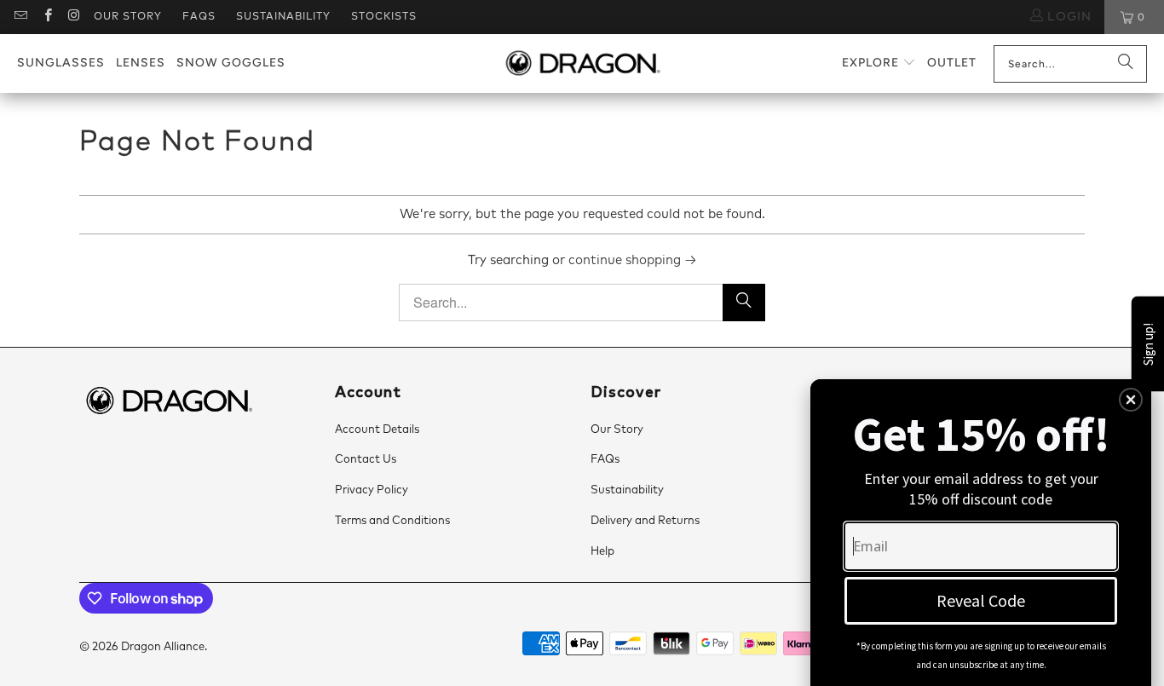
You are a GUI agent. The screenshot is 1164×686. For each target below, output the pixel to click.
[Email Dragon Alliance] (20, 17)
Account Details (377, 429)
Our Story (128, 17)
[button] (879, 63)
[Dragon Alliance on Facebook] (46, 17)
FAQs (199, 17)
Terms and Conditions (392, 521)
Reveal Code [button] (980, 600)
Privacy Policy (371, 490)
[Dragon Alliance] (582, 64)
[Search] (1125, 64)
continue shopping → (632, 260)
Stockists (384, 17)
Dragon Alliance (163, 647)
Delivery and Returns (645, 521)
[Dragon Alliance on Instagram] (73, 17)
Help (602, 551)
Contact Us (365, 459)
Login (1067, 17)
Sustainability (283, 17)
